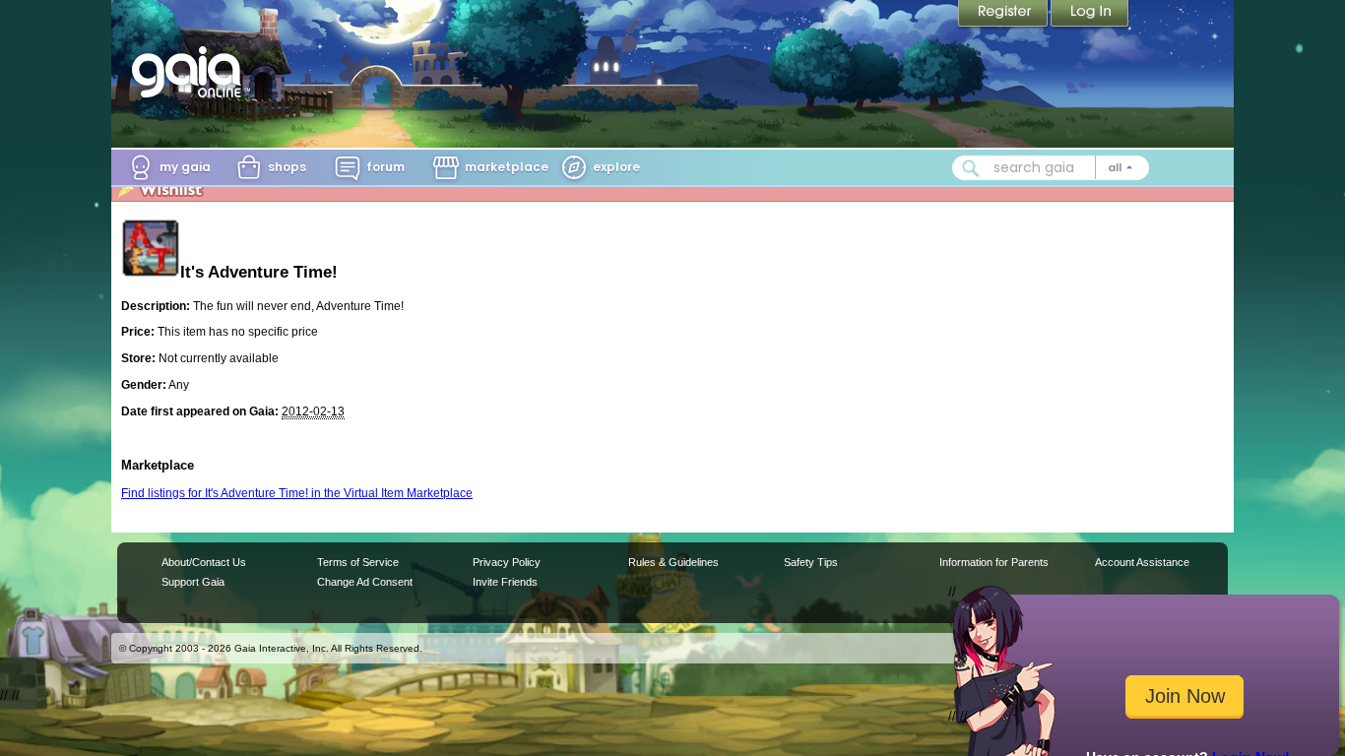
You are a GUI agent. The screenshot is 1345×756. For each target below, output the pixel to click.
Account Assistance (1142, 562)
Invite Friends (505, 582)
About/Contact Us (203, 562)
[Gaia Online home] (191, 71)
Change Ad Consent (365, 582)
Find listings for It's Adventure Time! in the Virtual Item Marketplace (297, 493)
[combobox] (1050, 168)
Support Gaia (192, 582)
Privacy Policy (507, 562)
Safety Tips (811, 562)
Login (1090, 15)
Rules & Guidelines (673, 562)
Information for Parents (994, 562)
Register (1004, 15)
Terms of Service (358, 562)
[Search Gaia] (971, 168)
